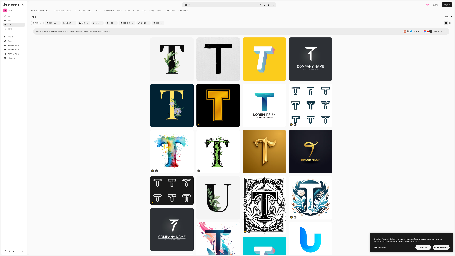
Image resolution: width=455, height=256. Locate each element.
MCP (415, 31)
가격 (427, 5)
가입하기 (447, 5)
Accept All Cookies (441, 247)
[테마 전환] (14, 251)
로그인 (435, 5)
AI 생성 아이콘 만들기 (85, 10)
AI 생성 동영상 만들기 (63, 10)
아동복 (151, 10)
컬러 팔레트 (170, 10)
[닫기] (445, 31)
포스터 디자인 (109, 10)
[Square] (450, 23)
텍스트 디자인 (183, 10)
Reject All (423, 247)
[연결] (5, 251)
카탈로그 (160, 10)
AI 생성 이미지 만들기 (42, 10)
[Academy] (9, 251)
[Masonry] (446, 23)
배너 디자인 (141, 10)
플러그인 (437, 31)
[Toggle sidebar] (23, 5)
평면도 (119, 10)
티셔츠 (98, 10)
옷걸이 (127, 10)
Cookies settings (380, 247)
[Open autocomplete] (185, 5)
